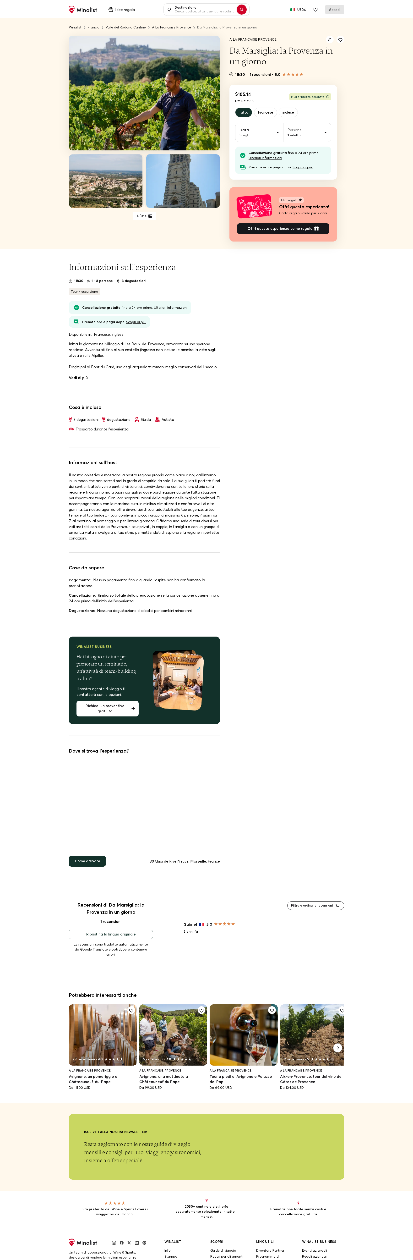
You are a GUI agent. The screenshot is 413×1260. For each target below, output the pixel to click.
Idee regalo (125, 9)
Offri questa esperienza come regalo (280, 230)
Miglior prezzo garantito (307, 97)
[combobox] (204, 10)
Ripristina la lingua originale (111, 938)
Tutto (244, 112)
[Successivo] (337, 1052)
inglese (291, 112)
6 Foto (142, 216)
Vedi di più (78, 379)
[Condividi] (330, 39)
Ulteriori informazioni (265, 158)
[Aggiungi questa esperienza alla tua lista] (340, 39)
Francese (267, 112)
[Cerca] (244, 9)
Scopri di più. (303, 168)
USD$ (301, 9)
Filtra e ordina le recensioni (309, 909)
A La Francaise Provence (253, 39)
